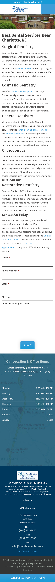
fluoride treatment (15, 133)
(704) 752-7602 (27, 530)
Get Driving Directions (27, 551)
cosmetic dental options (22, 91)
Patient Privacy (26, 566)
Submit (27, 345)
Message (6, 297)
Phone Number (10, 270)
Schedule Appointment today (27, 577)
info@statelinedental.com (27, 546)
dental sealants (40, 129)
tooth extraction (24, 68)
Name (6, 257)
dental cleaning (24, 129)
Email (5, 283)
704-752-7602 (13, 239)
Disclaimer (10, 566)
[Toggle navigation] (5, 9)
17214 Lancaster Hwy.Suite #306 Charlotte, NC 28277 (27, 519)
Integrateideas (35, 563)
